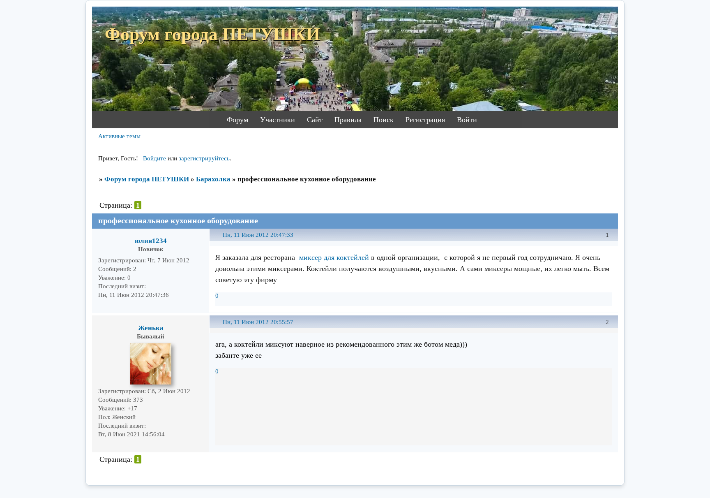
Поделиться (219, 239)
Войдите (154, 158)
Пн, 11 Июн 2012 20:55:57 (258, 322)
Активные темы (119, 136)
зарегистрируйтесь (204, 158)
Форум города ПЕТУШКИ (146, 179)
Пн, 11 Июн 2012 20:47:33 (258, 235)
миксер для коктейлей (334, 257)
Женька (151, 328)
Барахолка (213, 179)
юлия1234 (151, 241)
